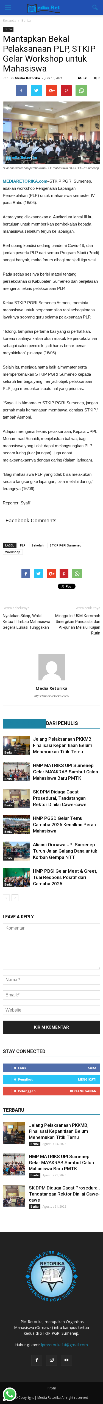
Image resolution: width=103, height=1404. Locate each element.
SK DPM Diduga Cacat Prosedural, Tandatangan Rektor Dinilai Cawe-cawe (60, 798)
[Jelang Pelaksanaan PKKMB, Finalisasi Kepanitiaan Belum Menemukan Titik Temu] (16, 745)
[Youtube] (66, 1360)
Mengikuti (87, 1079)
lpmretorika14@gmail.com (64, 1344)
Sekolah (38, 545)
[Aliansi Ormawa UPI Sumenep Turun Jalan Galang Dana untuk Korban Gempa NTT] (16, 851)
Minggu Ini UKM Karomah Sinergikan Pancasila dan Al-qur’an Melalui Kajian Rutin (77, 624)
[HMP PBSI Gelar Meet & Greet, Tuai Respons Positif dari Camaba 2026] (16, 877)
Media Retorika (27, 78)
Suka (92, 1068)
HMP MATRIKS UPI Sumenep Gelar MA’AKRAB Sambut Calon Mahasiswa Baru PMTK (65, 772)
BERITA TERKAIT (21, 723)
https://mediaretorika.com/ (51, 696)
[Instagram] (51, 1360)
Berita (8, 29)
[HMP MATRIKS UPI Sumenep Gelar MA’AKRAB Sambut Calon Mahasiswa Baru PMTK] (16, 771)
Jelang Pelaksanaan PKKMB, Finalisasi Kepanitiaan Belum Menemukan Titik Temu (63, 745)
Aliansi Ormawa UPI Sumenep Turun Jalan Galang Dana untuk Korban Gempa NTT (65, 851)
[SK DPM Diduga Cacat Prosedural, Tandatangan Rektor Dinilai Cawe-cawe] (16, 798)
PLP (23, 545)
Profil (52, 1388)
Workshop (12, 552)
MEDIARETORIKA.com (25, 181)
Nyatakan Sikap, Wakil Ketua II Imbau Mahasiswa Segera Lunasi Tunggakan (26, 621)
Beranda (9, 20)
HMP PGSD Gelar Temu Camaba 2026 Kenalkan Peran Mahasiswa (64, 824)
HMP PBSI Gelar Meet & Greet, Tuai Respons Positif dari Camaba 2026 (65, 877)
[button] (95, 7)
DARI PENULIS (62, 723)
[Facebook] (36, 1360)
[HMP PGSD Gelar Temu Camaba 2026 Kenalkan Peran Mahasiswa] (16, 824)
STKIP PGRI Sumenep (66, 545)
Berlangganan (83, 1091)
